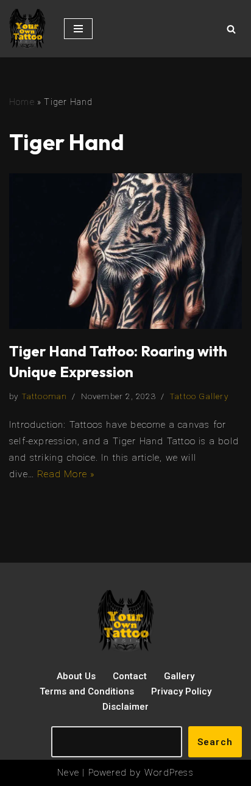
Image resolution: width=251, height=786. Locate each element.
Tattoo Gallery (198, 396)
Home (22, 102)
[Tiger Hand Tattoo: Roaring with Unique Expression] (125, 251)
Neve (68, 772)
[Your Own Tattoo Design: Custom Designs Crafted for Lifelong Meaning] (27, 29)
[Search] (231, 29)
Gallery (179, 676)
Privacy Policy (181, 691)
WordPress (169, 772)
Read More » (66, 474)
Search (215, 742)
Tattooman (44, 396)
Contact (130, 676)
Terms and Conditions (87, 691)
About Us (76, 676)
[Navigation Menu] (78, 28)
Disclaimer (125, 706)
